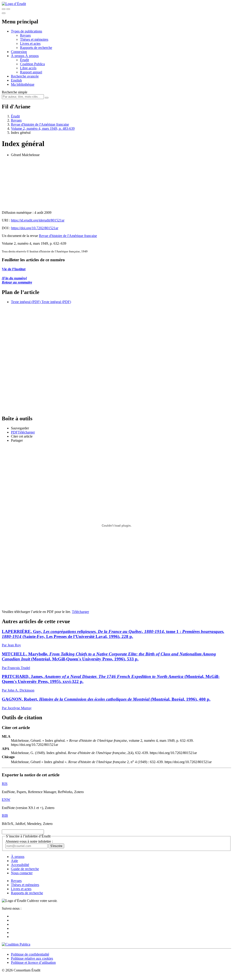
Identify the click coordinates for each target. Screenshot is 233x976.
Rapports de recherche (36, 48)
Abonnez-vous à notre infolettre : (29, 841)
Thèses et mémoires (34, 39)
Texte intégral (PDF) (26, 302)
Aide (14, 861)
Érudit (24, 60)
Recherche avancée (25, 76)
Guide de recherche (25, 869)
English (16, 80)
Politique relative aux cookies (32, 958)
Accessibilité (20, 865)
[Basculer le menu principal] (3, 13)
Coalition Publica (32, 64)
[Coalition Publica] (16, 944)
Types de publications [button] (26, 31)
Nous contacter (22, 873)
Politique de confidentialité (30, 954)
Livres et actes (30, 43)
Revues (25, 35)
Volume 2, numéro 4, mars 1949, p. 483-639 (43, 128)
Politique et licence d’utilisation (33, 962)
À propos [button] (18, 56)
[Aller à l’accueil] (14, 4)
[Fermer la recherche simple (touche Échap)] (8, 9)
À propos (32, 56)
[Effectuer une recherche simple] (3, 9)
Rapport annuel (31, 72)
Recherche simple (14, 92)
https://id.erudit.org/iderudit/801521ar (37, 220)
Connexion (19, 52)
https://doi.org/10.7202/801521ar (34, 228)
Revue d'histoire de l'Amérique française (40, 124)
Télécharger (80, 612)
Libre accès (28, 68)
